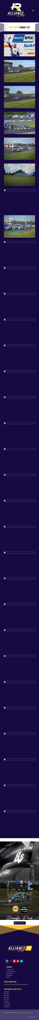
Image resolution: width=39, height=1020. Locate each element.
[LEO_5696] (19, 82)
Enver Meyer (6, 995)
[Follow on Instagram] (14, 961)
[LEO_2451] (19, 786)
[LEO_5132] (19, 191)
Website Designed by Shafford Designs (24, 1012)
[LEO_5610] (19, 133)
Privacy (29, 1017)
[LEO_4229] (19, 372)
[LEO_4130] (19, 449)
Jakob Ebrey (6, 997)
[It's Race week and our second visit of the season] (19, 900)
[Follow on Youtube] (17, 961)
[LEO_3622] (19, 579)
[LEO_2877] (19, 656)
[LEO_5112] (19, 237)
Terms (33, 1017)
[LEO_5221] (19, 159)
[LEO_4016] (19, 501)
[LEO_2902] (19, 630)
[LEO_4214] (19, 398)
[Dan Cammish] (19, 56)
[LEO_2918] (19, 605)
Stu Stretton (6, 1006)
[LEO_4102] (19, 475)
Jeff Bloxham (7, 992)
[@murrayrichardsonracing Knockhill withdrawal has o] (19, 861)
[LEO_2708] (19, 708)
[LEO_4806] (19, 242)
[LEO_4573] (19, 294)
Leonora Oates (7, 1005)
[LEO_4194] (19, 423)
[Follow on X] (10, 961)
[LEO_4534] (19, 320)
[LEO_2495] (19, 760)
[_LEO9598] (19, 812)
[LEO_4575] (19, 268)
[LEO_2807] (19, 682)
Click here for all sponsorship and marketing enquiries (16, 984)
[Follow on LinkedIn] (21, 961)
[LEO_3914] (19, 527)
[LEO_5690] (19, 108)
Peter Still (6, 993)
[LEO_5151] (19, 185)
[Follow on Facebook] (7, 961)
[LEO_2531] (19, 734)
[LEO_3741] (19, 553)
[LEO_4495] (19, 346)
